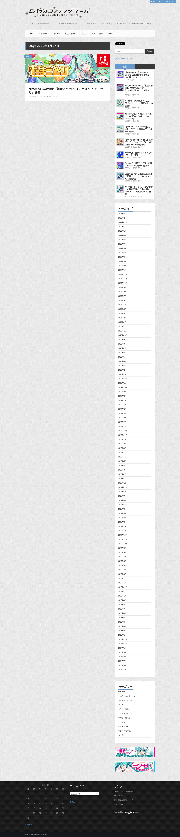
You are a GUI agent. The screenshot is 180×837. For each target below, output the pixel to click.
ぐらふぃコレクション (126, 696)
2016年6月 (122, 561)
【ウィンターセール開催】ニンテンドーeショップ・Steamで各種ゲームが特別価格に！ (139, 142)
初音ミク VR (70, 34)
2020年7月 (122, 348)
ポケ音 (83, 34)
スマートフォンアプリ (126, 713)
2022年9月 (122, 235)
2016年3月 (122, 574)
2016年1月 (122, 583)
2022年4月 (122, 257)
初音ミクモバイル (125, 731)
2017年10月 (122, 492)
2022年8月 (122, 240)
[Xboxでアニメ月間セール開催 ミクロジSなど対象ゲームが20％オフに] (120, 116)
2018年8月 (122, 448)
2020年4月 (122, 361)
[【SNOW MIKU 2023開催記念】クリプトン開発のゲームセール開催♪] (120, 129)
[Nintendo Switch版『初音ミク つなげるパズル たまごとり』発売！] (67, 68)
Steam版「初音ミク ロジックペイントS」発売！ (139, 154)
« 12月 (27, 824)
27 (46, 813)
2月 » (30, 824)
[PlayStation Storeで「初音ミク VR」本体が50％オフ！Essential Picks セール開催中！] (120, 87)
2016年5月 (122, 565)
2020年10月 (122, 335)
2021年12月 (122, 274)
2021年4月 (122, 309)
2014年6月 (122, 665)
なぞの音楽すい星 (125, 700)
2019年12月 (122, 379)
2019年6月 (122, 405)
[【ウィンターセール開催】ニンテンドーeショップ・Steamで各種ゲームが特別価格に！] (120, 142)
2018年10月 (122, 439)
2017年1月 (122, 531)
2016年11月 (122, 539)
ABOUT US (111, 34)
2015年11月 (122, 592)
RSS (73, 802)
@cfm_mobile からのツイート (126, 59)
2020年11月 (122, 331)
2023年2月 (122, 218)
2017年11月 (122, 487)
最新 (125, 67)
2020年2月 (122, 370)
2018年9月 (122, 444)
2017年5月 (122, 513)
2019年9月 (122, 392)
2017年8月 (122, 500)
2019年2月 (122, 422)
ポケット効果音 (124, 718)
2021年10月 (122, 283)
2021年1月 (122, 322)
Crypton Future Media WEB (124, 791)
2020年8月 (122, 344)
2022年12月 (122, 222)
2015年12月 (122, 587)
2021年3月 (122, 314)
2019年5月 (122, 409)
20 (46, 808)
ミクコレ (56, 34)
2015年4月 (122, 622)
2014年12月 (122, 639)
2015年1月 (122, 635)
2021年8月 (122, 292)
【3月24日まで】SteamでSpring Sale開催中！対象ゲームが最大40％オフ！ (138, 74)
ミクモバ (43, 34)
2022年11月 (122, 227)
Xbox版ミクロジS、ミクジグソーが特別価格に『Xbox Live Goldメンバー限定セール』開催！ (139, 190)
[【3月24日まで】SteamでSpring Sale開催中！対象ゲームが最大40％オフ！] (120, 74)
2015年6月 (122, 613)
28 (51, 813)
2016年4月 (122, 570)
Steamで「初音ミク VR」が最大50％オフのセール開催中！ (138, 164)
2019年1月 (122, 426)
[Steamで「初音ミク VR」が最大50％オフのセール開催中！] (120, 165)
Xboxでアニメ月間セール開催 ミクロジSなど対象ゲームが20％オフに (138, 116)
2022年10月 (122, 231)
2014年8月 (122, 657)
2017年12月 (122, 483)
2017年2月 (122, 526)
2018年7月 (122, 453)
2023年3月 (122, 214)
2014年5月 (122, 670)
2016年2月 (122, 579)
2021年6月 (122, 300)
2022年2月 (122, 266)
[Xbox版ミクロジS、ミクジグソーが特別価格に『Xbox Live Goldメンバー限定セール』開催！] (120, 189)
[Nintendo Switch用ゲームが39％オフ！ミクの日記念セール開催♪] (120, 103)
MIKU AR (121, 692)
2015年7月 (122, 609)
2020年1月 (122, 374)
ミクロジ (121, 722)
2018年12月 (122, 431)
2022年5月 (122, 253)
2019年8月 (122, 396)
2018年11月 (122, 435)
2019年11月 (122, 383)
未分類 (120, 735)
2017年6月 (122, 509)
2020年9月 (122, 340)
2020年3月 (122, 366)
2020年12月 (122, 327)
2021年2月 (122, 318)
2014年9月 (122, 652)
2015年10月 (122, 596)
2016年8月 (122, 552)
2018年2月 (122, 474)
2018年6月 (122, 457)
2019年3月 (122, 418)
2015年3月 (122, 626)
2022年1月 (122, 270)
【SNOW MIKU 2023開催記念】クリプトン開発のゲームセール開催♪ (139, 129)
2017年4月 (122, 518)
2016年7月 (122, 557)
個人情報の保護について (123, 800)
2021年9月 (122, 287)
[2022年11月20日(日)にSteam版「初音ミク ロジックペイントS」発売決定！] (120, 176)
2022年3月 (122, 261)
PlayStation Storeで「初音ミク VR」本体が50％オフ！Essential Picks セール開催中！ (139, 89)
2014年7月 (122, 661)
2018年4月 (122, 466)
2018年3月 (122, 470)
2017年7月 (122, 505)
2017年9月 (122, 496)
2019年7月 (122, 400)
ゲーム (28, 56)
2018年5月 (122, 461)
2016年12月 (122, 535)
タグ (144, 67)
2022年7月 (122, 244)
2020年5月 (122, 357)
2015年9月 (122, 600)
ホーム (31, 34)
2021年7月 (122, 296)
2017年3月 (122, 522)
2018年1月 (122, 479)
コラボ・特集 (97, 34)
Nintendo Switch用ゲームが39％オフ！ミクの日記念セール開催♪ (139, 103)
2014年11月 (122, 644)
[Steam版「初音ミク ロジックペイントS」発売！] (120, 155)
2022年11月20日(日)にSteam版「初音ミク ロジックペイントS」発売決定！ (138, 176)
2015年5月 (122, 618)
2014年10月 (122, 648)
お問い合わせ (119, 804)
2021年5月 (122, 305)
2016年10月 (122, 544)
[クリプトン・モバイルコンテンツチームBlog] (57, 12)
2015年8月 (122, 605)
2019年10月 (122, 387)
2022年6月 (122, 248)
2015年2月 (122, 631)
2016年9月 (122, 548)
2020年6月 (122, 353)
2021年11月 (122, 279)
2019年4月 (122, 413)
